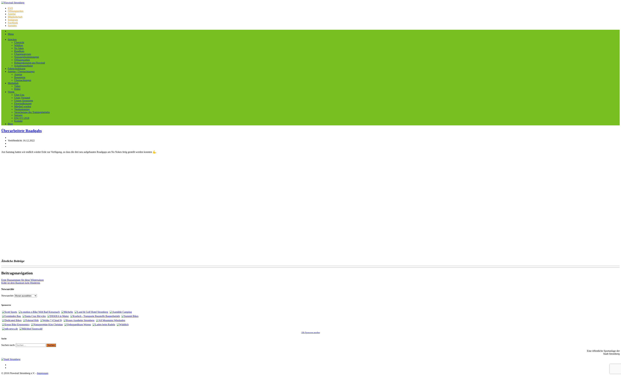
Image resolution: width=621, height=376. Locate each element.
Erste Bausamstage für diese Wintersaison (22, 280)
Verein (11, 91)
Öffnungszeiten (15, 11)
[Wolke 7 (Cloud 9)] (51, 320)
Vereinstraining (22, 109)
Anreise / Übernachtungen (21, 71)
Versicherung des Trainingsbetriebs (32, 112)
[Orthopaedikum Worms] (77, 324)
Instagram (13, 19)
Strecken (12, 39)
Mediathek (13, 83)
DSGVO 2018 (21, 118)
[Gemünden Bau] (11, 316)
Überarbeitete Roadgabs (21, 131)
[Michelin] (67, 312)
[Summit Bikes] (129, 316)
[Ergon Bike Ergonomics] (15, 324)
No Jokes (19, 48)
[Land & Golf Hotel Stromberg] (91, 312)
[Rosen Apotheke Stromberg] (79, 320)
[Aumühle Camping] (121, 312)
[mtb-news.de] (10, 329)
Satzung (18, 115)
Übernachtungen (22, 80)
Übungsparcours (22, 54)
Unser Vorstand (22, 97)
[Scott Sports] (9, 312)
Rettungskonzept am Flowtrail (29, 62)
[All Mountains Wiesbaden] (110, 320)
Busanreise (19, 77)
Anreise (12, 14)
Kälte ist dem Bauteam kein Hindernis (20, 282)
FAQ (10, 8)
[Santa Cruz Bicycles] (34, 316)
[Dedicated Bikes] (12, 320)
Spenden (12, 25)
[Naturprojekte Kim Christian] (47, 324)
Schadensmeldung (23, 65)
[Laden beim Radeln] (104, 324)
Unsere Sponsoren (23, 100)
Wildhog (18, 45)
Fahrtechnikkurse (16, 68)
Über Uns (19, 94)
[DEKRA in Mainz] (58, 316)
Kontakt (18, 121)
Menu (11, 34)
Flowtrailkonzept (23, 103)
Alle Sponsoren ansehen (310, 332)
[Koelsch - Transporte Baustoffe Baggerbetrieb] (95, 316)
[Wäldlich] (123, 324)
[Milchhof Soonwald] (30, 329)
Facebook (13, 22)
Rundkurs (19, 51)
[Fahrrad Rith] (31, 320)
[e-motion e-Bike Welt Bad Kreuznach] (39, 312)
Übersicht (19, 42)
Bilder (17, 89)
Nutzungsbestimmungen (26, 57)
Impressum (42, 373)
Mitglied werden (22, 106)
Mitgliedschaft (15, 17)
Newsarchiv (7, 295)
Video (17, 86)
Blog (10, 123)
